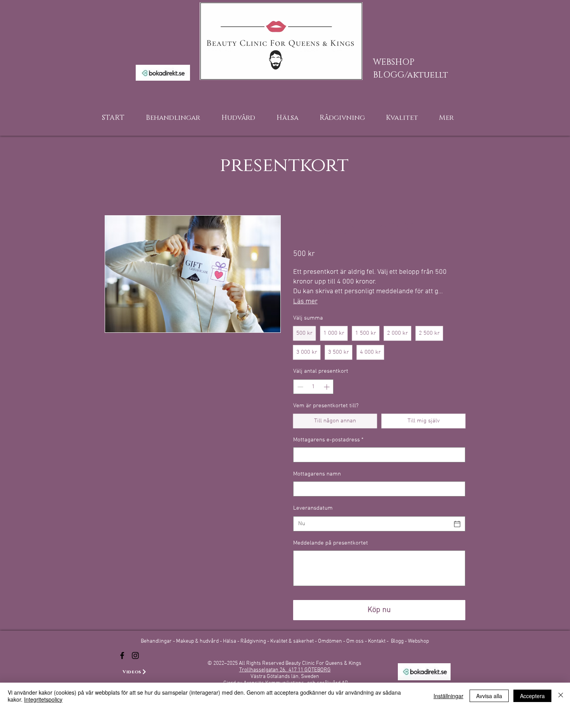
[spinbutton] (313, 387)
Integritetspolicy (43, 699)
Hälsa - (231, 641)
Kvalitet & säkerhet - (294, 641)
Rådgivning (253, 641)
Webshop (418, 641)
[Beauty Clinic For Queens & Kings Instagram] (135, 655)
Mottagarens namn (317, 473)
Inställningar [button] (448, 696)
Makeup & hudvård (198, 641)
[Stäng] (560, 696)
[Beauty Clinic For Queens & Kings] (122, 655)
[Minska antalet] (299, 387)
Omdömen (330, 641)
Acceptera (532, 696)
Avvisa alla (489, 696)
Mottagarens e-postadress (328, 439)
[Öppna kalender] (457, 524)
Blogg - (399, 641)
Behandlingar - (158, 641)
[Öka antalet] (327, 387)
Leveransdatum (313, 508)
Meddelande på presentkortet (330, 543)
